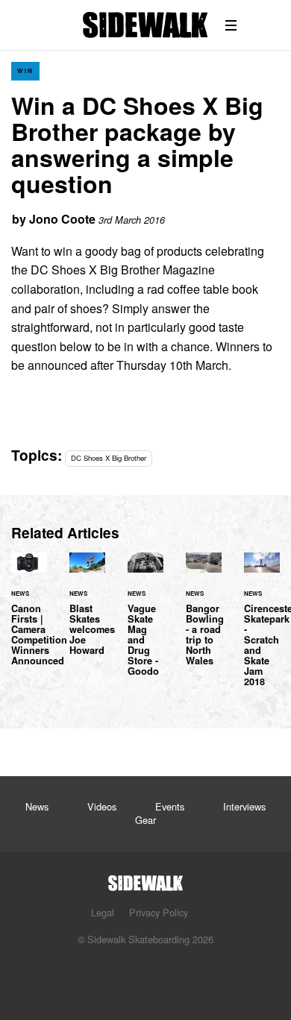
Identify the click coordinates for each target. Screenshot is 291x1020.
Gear (145, 820)
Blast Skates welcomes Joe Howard (87, 612)
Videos (101, 806)
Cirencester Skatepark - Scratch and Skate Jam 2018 (262, 628)
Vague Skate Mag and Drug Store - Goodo (145, 623)
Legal (102, 912)
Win (25, 70)
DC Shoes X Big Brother (108, 458)
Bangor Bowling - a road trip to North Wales (204, 618)
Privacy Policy (158, 912)
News (36, 806)
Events (169, 806)
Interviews (244, 806)
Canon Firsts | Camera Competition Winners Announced (29, 618)
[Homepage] (145, 878)
